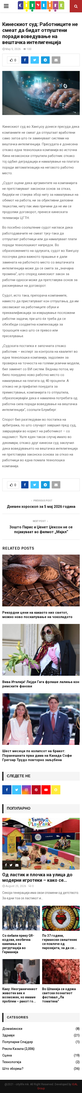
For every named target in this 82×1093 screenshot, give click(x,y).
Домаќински (12, 1028)
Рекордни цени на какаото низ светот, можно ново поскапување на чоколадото (37, 614)
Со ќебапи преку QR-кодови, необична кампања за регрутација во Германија (18, 944)
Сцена (7, 1055)
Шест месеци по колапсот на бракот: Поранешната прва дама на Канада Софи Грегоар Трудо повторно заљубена (37, 755)
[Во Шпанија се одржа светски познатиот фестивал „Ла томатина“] (61, 971)
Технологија (11, 1062)
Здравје (8, 1035)
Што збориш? (12, 1068)
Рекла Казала (13, 1049)
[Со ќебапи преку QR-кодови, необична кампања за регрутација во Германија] (21, 918)
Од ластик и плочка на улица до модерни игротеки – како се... (37, 877)
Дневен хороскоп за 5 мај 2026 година (41, 506)
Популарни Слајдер (17, 1042)
